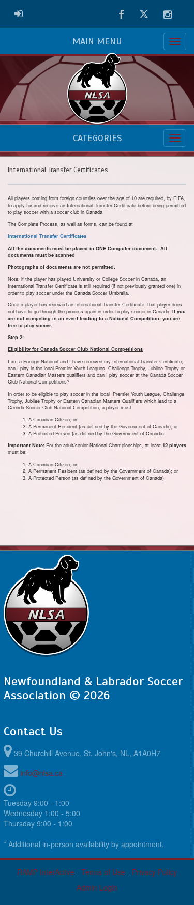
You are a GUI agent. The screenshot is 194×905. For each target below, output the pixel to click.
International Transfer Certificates (47, 236)
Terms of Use (103, 872)
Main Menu (97, 41)
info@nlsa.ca (41, 773)
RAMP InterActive (45, 872)
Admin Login (97, 887)
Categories (97, 138)
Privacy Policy (154, 872)
